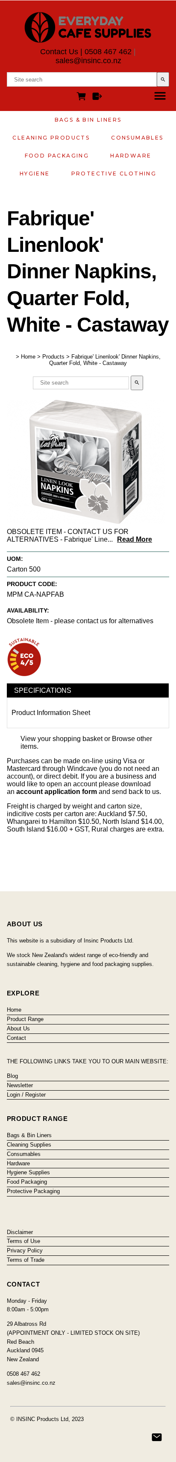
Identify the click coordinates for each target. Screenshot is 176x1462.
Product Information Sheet (51, 712)
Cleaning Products (51, 137)
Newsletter (20, 1085)
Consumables (137, 137)
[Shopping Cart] (83, 97)
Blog (12, 1076)
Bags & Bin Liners (88, 120)
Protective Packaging (33, 1191)
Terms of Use (23, 1241)
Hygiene (35, 173)
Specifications (42, 690)
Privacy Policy (25, 1250)
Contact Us (59, 51)
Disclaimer (20, 1232)
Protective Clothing (114, 173)
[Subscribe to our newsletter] (157, 1437)
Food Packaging (57, 155)
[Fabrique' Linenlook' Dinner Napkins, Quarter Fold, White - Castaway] (86, 521)
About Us (18, 1028)
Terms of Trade (25, 1260)
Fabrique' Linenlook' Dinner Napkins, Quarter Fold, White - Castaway (105, 359)
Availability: (28, 610)
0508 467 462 (108, 51)
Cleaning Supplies (29, 1144)
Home (28, 356)
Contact (16, 1038)
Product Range (25, 1019)
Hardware (130, 155)
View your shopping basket (62, 738)
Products (53, 356)
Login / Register (26, 1094)
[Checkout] (97, 97)
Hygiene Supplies (28, 1172)
